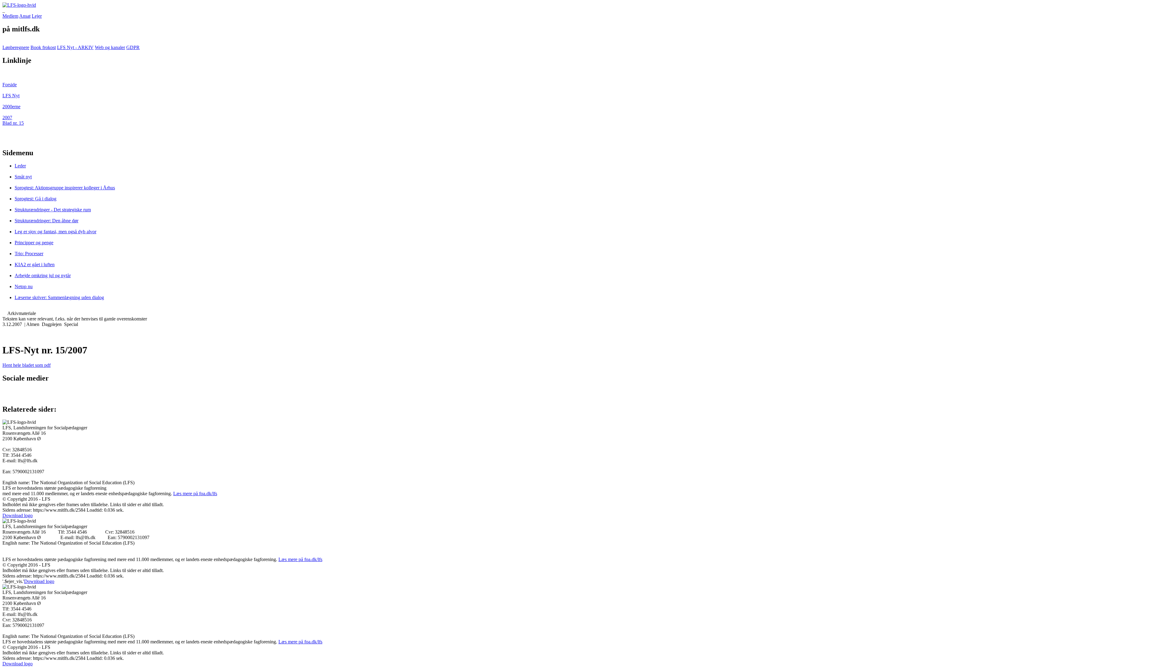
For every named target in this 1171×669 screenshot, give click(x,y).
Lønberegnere (15, 47)
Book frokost (43, 47)
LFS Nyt (11, 95)
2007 (7, 117)
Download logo (17, 515)
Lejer (37, 16)
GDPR (133, 47)
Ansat (24, 16)
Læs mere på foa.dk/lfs (195, 493)
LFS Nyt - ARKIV (75, 47)
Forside (9, 84)
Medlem (10, 16)
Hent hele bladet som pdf (26, 365)
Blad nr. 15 (13, 123)
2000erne (11, 106)
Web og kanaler (110, 47)
